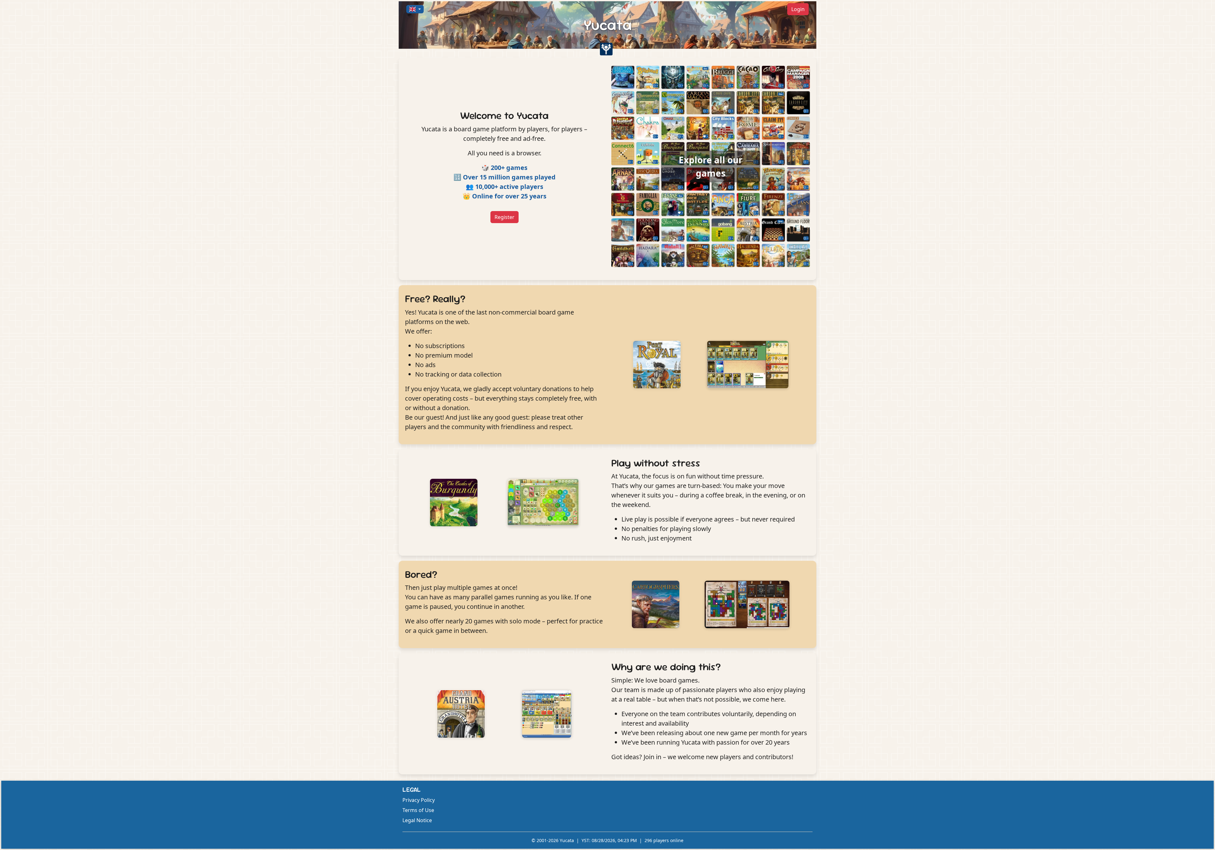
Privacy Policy (418, 800)
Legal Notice (417, 820)
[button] (415, 9)
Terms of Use (418, 810)
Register (504, 217)
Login (798, 9)
